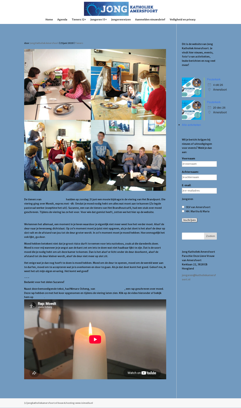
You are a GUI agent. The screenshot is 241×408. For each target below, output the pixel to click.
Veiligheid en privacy (182, 19)
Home (49, 19)
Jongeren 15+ (98, 19)
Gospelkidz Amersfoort (110, 288)
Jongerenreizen (121, 19)
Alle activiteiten (191, 125)
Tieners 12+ (79, 19)
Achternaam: (190, 171)
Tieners (79, 43)
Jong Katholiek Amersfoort (44, 43)
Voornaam (188, 158)
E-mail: (186, 185)
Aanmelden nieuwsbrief (150, 19)
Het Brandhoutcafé (53, 199)
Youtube (39, 297)
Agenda (62, 19)
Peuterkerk (214, 79)
